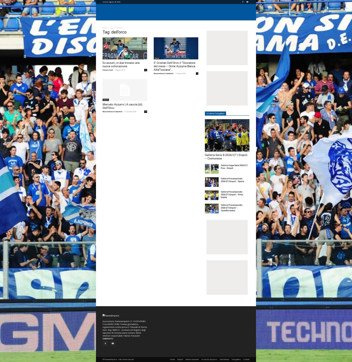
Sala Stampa (224, 359)
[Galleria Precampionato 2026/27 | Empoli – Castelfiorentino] (212, 208)
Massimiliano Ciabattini (164, 73)
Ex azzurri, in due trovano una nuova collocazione (121, 64)
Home (105, 28)
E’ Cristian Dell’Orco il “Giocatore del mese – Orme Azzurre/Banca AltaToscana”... (174, 66)
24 (146, 70)
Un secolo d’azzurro (209, 359)
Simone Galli (108, 70)
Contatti (246, 359)
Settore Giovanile (192, 359)
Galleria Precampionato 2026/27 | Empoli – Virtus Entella (232, 194)
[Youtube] (247, 2)
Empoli (105, 58)
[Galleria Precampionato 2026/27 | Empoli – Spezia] (212, 182)
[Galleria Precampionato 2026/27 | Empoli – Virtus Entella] (212, 195)
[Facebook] (243, 2)
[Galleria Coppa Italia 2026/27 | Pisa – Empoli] (212, 169)
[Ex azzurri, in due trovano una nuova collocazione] (125, 48)
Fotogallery (236, 359)
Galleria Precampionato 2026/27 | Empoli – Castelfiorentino (231, 208)
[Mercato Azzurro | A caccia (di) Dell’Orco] (125, 90)
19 (146, 112)
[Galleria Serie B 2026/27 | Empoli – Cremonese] (227, 135)
